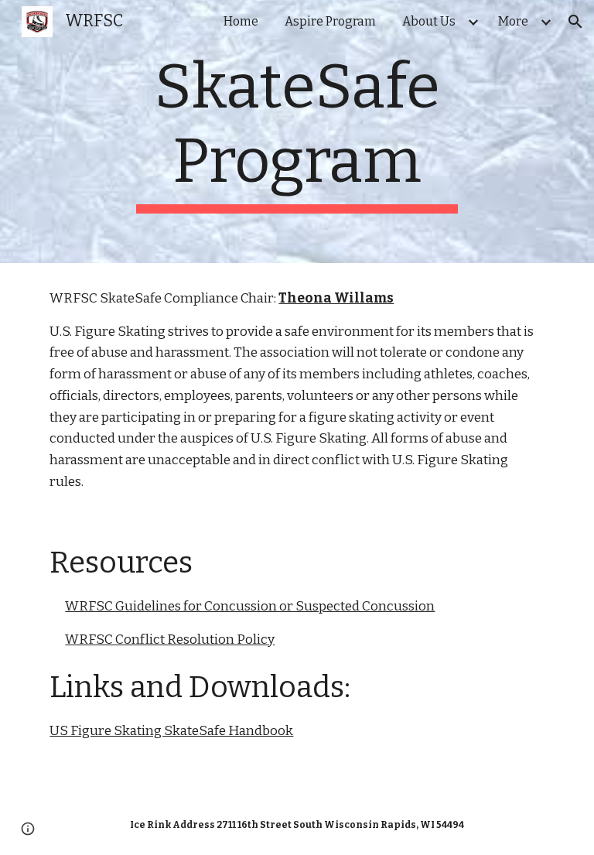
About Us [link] (429, 21)
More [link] (513, 21)
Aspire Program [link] (330, 21)
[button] (575, 21)
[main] (296, 131)
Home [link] (241, 21)
